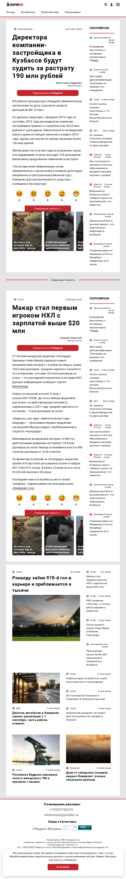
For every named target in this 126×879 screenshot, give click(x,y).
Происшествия (25, 29)
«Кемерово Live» (23, 488)
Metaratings (20, 386)
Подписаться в (48, 93)
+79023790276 (61, 810)
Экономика (99, 214)
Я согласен (63, 867)
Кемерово (98, 244)
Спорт (96, 70)
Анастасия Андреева (69, 82)
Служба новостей (71, 337)
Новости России (98, 155)
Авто (96, 130)
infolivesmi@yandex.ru (61, 815)
